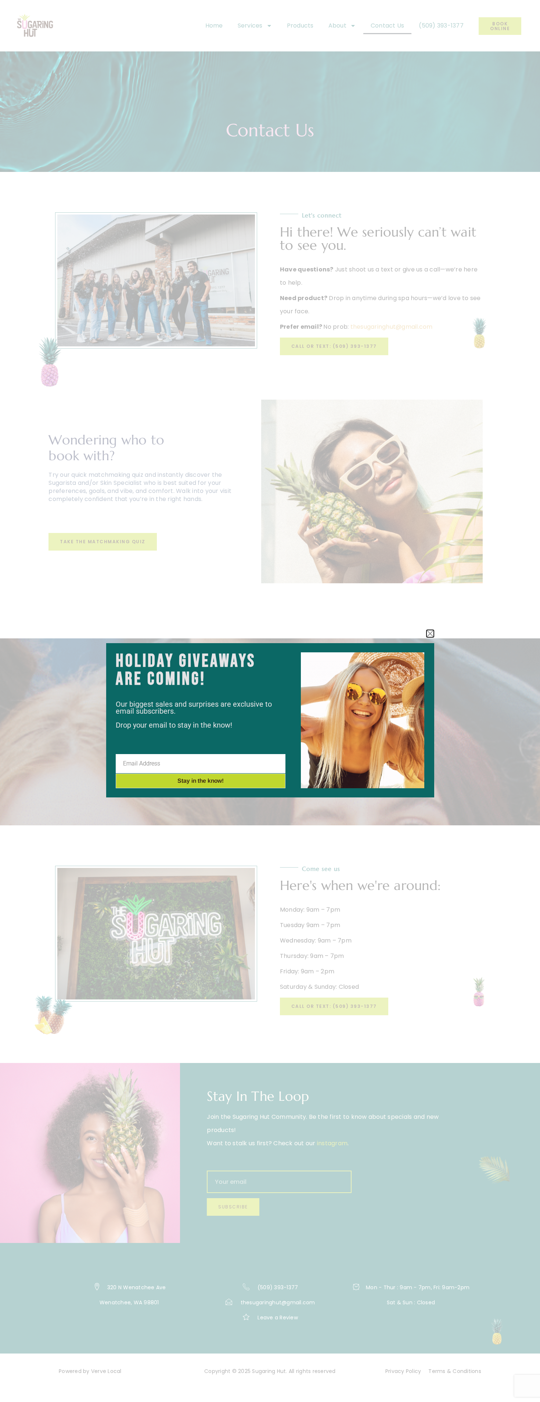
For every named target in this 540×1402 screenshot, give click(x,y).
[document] (270, 701)
